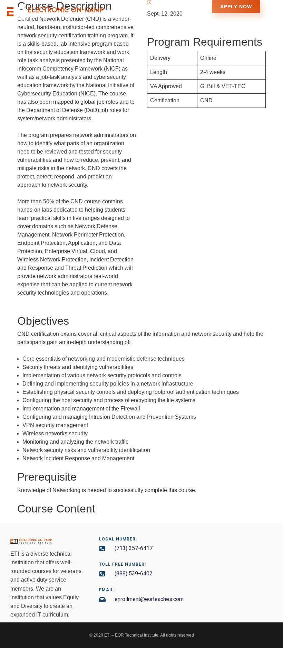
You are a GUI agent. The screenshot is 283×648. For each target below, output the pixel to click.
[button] (270, 16)
